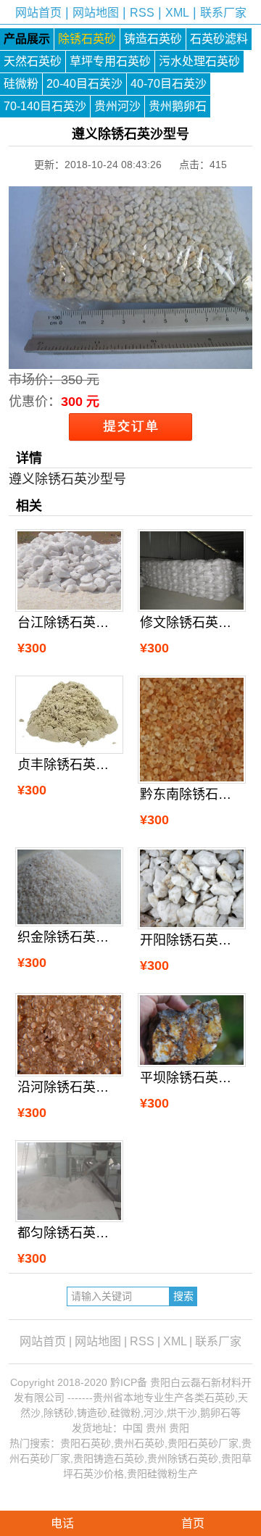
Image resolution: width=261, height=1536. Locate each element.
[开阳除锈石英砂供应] (192, 888)
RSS (142, 13)
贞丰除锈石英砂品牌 (69, 764)
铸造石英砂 (153, 39)
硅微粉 (21, 84)
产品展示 (27, 39)
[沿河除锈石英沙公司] (69, 1034)
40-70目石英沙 (168, 84)
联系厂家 (223, 13)
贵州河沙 (117, 106)
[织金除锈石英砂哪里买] (69, 887)
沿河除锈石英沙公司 (69, 1087)
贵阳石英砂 (85, 1443)
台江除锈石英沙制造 (69, 622)
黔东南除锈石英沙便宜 (192, 794)
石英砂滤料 (219, 39)
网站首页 (38, 13)
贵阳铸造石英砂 (108, 1458)
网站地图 (95, 13)
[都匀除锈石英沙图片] (69, 1181)
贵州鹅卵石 (178, 106)
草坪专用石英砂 (110, 61)
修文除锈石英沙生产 (192, 622)
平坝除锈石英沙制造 (192, 1078)
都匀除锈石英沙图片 (69, 1233)
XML (177, 13)
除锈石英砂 (87, 39)
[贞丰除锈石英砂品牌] (69, 715)
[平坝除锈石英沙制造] (192, 1030)
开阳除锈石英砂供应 (192, 940)
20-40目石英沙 (84, 84)
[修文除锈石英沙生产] (192, 570)
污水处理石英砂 (199, 61)
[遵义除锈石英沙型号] (131, 358)
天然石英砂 (33, 61)
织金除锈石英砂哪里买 (69, 937)
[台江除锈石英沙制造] (69, 570)
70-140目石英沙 (45, 106)
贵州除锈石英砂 (182, 1458)
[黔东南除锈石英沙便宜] (192, 730)
